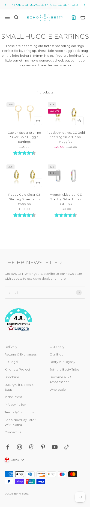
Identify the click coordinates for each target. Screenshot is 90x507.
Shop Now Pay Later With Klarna (20, 422)
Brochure (12, 377)
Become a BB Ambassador (60, 379)
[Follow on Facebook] (8, 447)
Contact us (13, 432)
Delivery (11, 347)
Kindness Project (17, 369)
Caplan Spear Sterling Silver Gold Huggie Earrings (24, 137)
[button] (45, 320)
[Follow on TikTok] (66, 447)
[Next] (84, 4)
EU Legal (11, 362)
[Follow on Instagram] (19, 447)
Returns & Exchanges (20, 354)
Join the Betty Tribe (64, 369)
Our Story (57, 347)
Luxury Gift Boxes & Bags (19, 387)
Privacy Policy (15, 404)
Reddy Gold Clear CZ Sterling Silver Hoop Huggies (24, 199)
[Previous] (5, 4)
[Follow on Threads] (31, 447)
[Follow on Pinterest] (43, 447)
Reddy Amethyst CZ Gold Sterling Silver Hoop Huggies (65, 137)
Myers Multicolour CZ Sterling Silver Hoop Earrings (66, 199)
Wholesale (58, 389)
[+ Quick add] (38, 121)
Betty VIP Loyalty (62, 362)
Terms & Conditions (19, 412)
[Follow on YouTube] (55, 447)
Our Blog (56, 354)
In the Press (13, 397)
